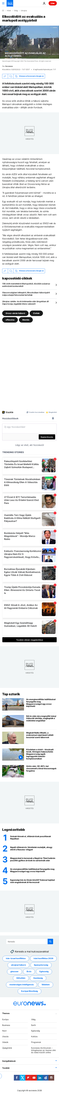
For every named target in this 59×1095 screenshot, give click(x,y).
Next (4, 1031)
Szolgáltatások (9, 1061)
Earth (33, 1025)
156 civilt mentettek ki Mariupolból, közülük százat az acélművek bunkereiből (26, 284)
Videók (5, 1042)
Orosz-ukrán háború (15, 313)
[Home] (3, 10)
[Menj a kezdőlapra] (10, 3)
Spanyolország (41, 965)
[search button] (50, 941)
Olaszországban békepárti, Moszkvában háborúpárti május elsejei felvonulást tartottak (26, 293)
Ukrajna (24, 10)
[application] (29, 42)
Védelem (46, 984)
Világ (16, 10)
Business (6, 1025)
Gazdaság (38, 978)
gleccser (14, 971)
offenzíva (10, 319)
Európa (5, 1019)
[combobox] (29, 941)
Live (53, 3)
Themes (5, 1013)
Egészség (44, 971)
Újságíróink (7, 1048)
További (5, 1068)
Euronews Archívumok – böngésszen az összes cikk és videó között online (43, 1050)
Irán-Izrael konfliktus (16, 958)
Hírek (9, 10)
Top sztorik (11, 694)
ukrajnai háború (18, 965)
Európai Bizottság (29, 991)
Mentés (25, 319)
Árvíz (28, 971)
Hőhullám (20, 978)
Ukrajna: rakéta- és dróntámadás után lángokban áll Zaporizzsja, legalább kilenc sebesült (25, 302)
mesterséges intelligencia (21, 984)
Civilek (36, 313)
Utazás (5, 1036)
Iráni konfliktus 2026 (43, 958)
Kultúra (34, 1036)
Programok (36, 1042)
